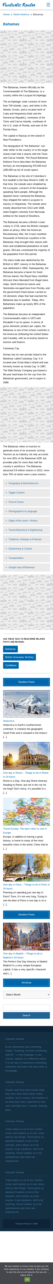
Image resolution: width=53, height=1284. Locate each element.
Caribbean (10, 665)
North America (21, 14)
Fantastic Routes (19, 5)
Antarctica (8, 721)
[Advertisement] (26, 56)
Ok (27, 1279)
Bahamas (10, 649)
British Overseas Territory (19, 657)
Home (6, 14)
